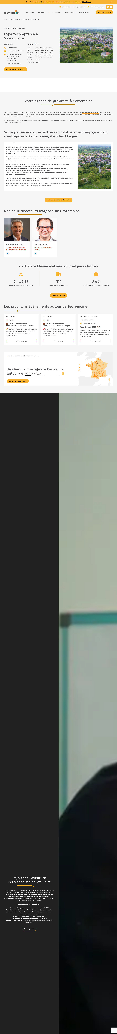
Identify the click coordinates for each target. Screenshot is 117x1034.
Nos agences (14, 19)
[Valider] (63, 373)
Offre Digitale (86, 2)
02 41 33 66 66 (12, 47)
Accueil (6, 19)
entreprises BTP (25, 149)
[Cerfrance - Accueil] (11, 12)
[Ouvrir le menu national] (109, 7)
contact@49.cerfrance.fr (15, 51)
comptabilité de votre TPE (90, 112)
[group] (21, 329)
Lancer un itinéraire (13, 63)
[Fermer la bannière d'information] (111, 1)
